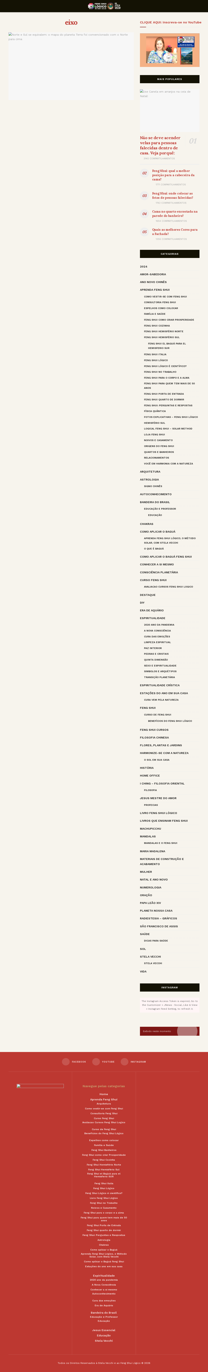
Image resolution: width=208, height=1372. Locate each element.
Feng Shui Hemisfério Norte (163, 331)
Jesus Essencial (103, 1330)
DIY (142, 602)
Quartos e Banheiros (159, 452)
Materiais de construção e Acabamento (162, 861)
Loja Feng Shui (154, 434)
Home (104, 1094)
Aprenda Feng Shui (155, 289)
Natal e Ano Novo (154, 879)
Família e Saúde (155, 313)
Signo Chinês (153, 486)
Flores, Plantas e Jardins (161, 745)
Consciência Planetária (159, 572)
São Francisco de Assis (159, 926)
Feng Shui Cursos (154, 729)
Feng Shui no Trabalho (160, 371)
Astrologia (149, 479)
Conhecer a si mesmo (157, 564)
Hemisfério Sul (154, 423)
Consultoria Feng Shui (160, 302)
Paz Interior (153, 648)
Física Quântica (155, 411)
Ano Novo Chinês (153, 282)
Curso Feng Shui (153, 580)
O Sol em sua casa (156, 759)
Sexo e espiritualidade (160, 665)
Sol (143, 948)
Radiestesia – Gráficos (158, 918)
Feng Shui (148, 707)
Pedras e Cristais (156, 653)
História (147, 767)
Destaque (148, 594)
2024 (143, 266)
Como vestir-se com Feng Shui (165, 296)
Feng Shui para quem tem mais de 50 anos (169, 385)
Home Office (150, 775)
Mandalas (148, 836)
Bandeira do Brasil (155, 502)
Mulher (146, 871)
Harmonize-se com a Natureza (164, 753)
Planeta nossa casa (156, 910)
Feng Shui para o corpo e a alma (166, 377)
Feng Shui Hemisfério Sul (162, 337)
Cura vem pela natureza (161, 699)
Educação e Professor (160, 508)
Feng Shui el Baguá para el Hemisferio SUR (167, 346)
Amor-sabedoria (153, 274)
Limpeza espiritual (157, 642)
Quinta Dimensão (156, 659)
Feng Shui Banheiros (103, 1150)
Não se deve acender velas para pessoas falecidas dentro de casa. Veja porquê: (160, 145)
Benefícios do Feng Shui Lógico (170, 721)
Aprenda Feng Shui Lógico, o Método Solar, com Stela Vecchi (170, 540)
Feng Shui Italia (155, 354)
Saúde (145, 934)
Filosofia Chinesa (154, 737)
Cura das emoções (157, 636)
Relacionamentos (156, 457)
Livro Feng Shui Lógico (158, 813)
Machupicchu (150, 828)
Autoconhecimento (156, 494)
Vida (143, 971)
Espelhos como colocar (161, 308)
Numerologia (150, 887)
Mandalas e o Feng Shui (160, 843)
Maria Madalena (152, 851)
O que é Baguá (154, 548)
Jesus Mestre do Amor (158, 798)
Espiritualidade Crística (160, 685)
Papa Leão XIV (150, 902)
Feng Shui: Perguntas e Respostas (168, 405)
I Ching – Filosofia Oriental (162, 783)
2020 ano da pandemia (159, 624)
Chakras (146, 523)
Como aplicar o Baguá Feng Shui (166, 556)
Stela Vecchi (150, 956)
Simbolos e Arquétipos (160, 671)
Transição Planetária (159, 677)
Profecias (151, 805)
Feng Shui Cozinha (157, 325)
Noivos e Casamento (158, 440)
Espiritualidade (152, 618)
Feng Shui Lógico (156, 360)
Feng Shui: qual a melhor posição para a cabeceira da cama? (173, 175)
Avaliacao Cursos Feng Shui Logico (168, 586)
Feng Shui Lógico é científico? (165, 366)
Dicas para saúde (156, 940)
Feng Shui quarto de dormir (164, 399)
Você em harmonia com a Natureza (168, 463)
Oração (146, 895)
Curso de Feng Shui (157, 714)
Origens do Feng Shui (159, 446)
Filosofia (150, 790)
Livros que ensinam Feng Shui (164, 820)
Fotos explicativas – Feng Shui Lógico (171, 417)
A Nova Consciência (157, 630)
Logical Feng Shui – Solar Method (168, 428)
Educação (155, 515)
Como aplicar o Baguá (157, 531)
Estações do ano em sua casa (164, 693)
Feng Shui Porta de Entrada (164, 393)
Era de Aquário (152, 610)
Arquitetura (150, 471)
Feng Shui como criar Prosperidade (169, 319)
